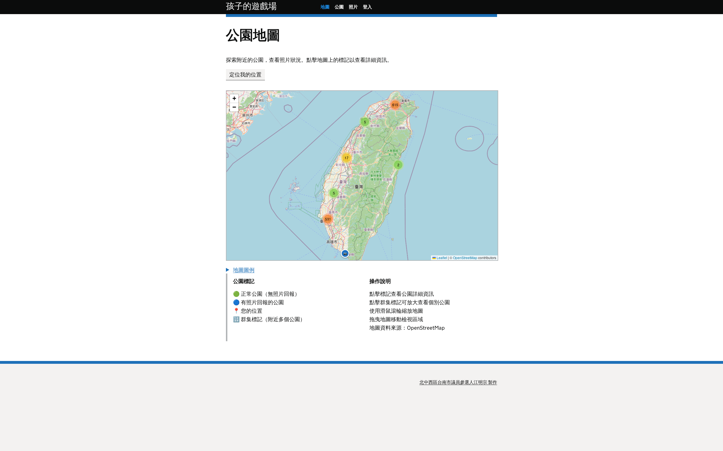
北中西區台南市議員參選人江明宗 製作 (458, 382)
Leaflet (441, 257)
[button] (398, 164)
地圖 (325, 7)
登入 (367, 7)
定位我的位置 (245, 74)
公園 (339, 7)
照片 (353, 7)
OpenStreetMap (465, 257)
